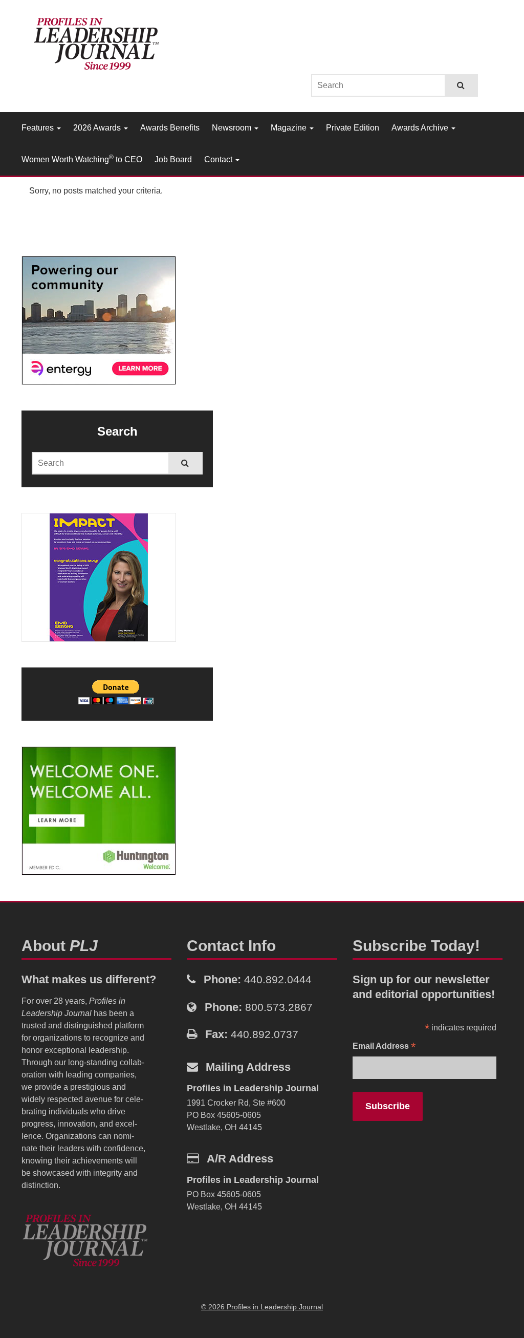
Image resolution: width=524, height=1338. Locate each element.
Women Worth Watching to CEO (81, 159)
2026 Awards (98, 127)
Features (38, 127)
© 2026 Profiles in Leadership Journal (262, 1307)
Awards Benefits (170, 127)
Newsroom (232, 127)
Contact (219, 159)
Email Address (384, 1047)
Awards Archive (420, 127)
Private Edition (352, 127)
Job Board (173, 159)
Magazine (290, 127)
